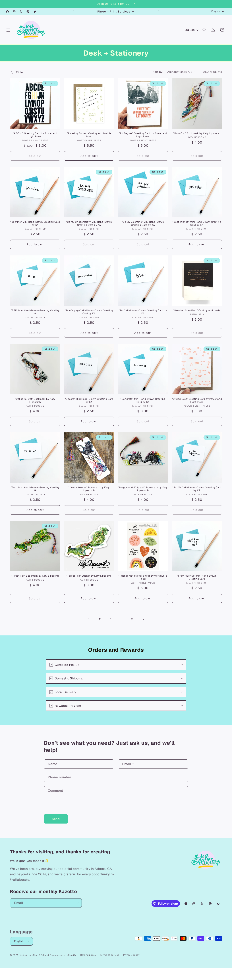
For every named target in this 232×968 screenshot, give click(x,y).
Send (56, 819)
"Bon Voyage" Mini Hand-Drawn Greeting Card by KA (89, 312)
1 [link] (89, 619)
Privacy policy (131, 955)
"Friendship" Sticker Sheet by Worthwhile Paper (143, 577)
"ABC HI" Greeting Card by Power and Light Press (35, 135)
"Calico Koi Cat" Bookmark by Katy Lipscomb (35, 401)
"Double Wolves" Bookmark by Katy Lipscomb (89, 489)
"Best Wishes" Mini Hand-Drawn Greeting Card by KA (197, 223)
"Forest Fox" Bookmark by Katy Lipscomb (35, 575)
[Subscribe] (77, 903)
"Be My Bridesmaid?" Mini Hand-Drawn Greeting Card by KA (89, 223)
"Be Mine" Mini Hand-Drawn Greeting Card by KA (35, 223)
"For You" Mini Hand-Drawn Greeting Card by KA (197, 489)
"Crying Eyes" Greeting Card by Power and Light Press (197, 401)
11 (132, 619)
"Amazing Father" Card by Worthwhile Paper (89, 135)
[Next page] (142, 619)
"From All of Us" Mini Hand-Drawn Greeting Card (197, 577)
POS (41, 955)
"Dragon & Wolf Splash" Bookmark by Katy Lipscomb (143, 489)
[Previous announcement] (73, 11)
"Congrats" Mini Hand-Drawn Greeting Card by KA (143, 401)
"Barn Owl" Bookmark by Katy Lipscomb (196, 133)
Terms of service (109, 955)
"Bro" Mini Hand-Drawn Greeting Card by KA (143, 312)
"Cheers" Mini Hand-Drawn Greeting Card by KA (89, 401)
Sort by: (158, 72)
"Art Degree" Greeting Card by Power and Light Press (143, 135)
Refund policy (88, 955)
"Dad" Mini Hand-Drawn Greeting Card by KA (35, 489)
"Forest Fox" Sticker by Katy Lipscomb (89, 575)
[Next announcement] (159, 11)
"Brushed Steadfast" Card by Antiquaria (196, 310)
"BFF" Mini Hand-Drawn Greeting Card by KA (35, 312)
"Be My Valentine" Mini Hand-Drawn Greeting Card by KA (143, 223)
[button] (8, 30)
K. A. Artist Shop (29, 955)
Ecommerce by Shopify (62, 955)
